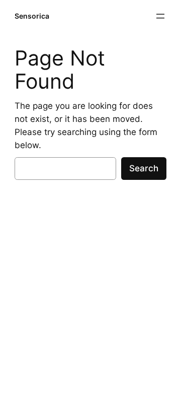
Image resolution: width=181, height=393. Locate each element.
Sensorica (32, 16)
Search (143, 168)
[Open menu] (160, 16)
